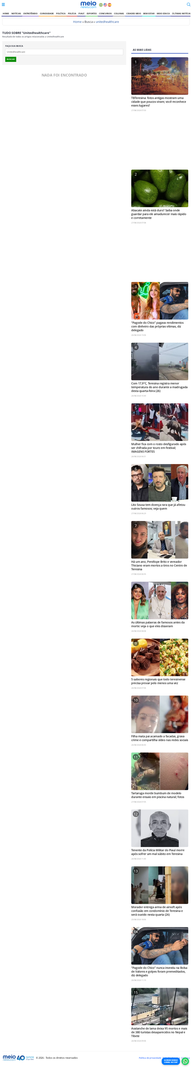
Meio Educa (163, 13)
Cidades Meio (133, 13)
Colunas (119, 13)
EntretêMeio (30, 13)
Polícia (72, 13)
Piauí (81, 13)
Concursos (105, 13)
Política (60, 13)
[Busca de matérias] (188, 5)
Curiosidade (47, 13)
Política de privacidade (150, 1057)
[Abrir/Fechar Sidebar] (3, 4)
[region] (159, 142)
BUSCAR (11, 59)
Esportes (92, 13)
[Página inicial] (88, 4)
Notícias (16, 13)
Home (6, 13)
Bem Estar (148, 13)
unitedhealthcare (107, 22)
